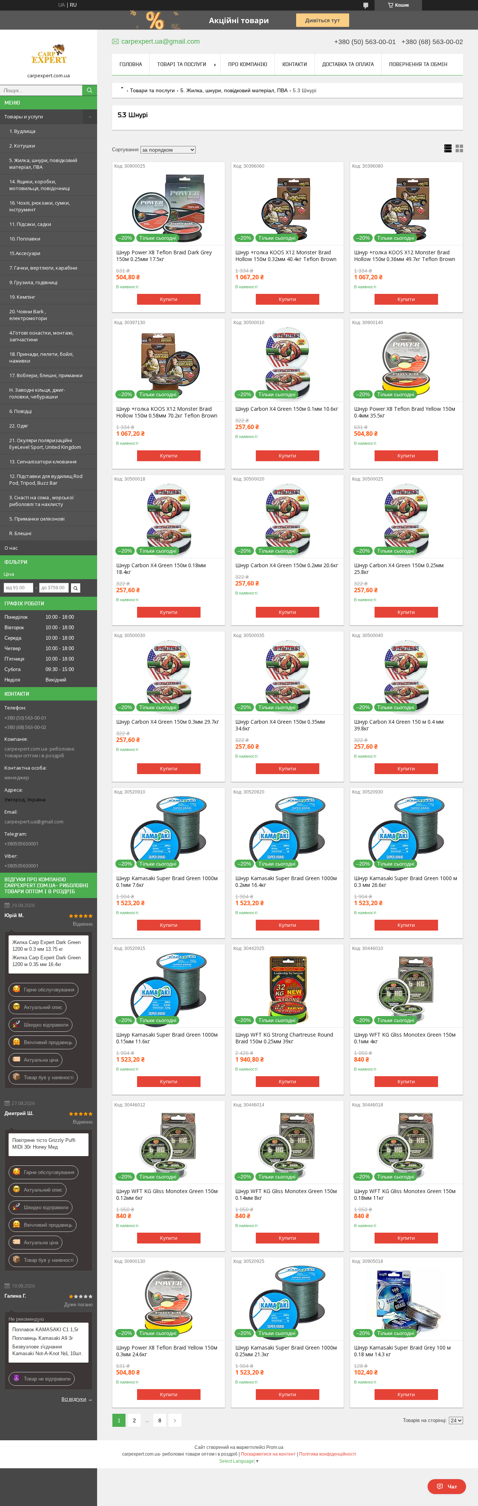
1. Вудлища (22, 131)
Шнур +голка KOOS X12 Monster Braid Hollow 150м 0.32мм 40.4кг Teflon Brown (285, 256)
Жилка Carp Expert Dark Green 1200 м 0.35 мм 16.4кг (46, 961)
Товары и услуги (23, 116)
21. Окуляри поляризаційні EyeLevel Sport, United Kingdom (45, 443)
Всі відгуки (74, 1398)
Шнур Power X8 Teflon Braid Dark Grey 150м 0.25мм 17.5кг (164, 256)
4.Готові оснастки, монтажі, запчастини (41, 336)
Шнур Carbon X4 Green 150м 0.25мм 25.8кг (399, 568)
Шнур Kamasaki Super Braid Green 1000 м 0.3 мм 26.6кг (405, 881)
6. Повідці (20, 411)
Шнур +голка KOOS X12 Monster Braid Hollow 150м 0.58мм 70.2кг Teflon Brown (166, 412)
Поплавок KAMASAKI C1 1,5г (45, 1329)
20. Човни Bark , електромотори (28, 315)
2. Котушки (22, 145)
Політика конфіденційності (327, 1454)
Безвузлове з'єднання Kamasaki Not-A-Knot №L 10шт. (47, 1350)
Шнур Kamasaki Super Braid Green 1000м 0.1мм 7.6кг (167, 881)
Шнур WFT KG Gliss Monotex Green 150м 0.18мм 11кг (405, 1194)
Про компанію (247, 64)
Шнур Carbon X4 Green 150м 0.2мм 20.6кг (286, 565)
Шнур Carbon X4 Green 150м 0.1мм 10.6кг (286, 409)
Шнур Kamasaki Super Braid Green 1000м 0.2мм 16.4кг (286, 881)
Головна (131, 64)
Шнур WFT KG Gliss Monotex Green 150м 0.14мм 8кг (286, 1194)
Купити (168, 299)
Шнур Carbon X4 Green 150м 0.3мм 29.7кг (167, 721)
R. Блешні (20, 533)
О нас (11, 547)
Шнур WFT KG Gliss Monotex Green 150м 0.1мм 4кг (405, 1038)
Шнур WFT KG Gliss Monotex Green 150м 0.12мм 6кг (167, 1194)
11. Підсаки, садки (30, 224)
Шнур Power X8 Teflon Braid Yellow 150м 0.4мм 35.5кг (404, 412)
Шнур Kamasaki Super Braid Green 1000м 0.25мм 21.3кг (286, 1351)
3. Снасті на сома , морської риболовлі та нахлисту (41, 500)
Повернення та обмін (418, 64)
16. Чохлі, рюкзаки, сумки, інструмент (39, 206)
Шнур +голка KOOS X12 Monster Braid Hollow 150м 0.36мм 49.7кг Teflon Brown (404, 256)
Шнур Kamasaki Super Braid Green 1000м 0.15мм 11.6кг (167, 1038)
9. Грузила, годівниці (33, 282)
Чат (452, 1487)
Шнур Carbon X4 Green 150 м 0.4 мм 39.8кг (399, 725)
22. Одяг (18, 425)
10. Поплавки (24, 238)
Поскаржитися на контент (268, 1454)
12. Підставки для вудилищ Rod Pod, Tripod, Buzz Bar (46, 479)
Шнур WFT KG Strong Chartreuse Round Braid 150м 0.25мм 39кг (284, 1038)
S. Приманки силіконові (37, 518)
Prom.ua (274, 1447)
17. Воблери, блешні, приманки (46, 375)
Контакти (294, 64)
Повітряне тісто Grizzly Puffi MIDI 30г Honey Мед (43, 1143)
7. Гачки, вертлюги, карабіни (43, 267)
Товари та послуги (152, 90)
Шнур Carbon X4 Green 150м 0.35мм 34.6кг (280, 725)
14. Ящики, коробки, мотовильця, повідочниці (39, 185)
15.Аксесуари (24, 253)
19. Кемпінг (22, 297)
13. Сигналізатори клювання (43, 461)
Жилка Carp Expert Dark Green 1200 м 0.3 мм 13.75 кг (46, 946)
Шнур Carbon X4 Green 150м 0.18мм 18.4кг (161, 568)
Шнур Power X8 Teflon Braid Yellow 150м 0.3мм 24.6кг (166, 1351)
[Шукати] (89, 90)
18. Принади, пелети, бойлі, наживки (41, 357)
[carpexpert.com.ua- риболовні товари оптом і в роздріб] (48, 53)
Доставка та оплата (348, 64)
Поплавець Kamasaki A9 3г (42, 1338)
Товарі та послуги (181, 64)
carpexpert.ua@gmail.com (33, 821)
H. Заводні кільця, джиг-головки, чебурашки (37, 393)
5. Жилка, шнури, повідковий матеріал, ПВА (43, 163)
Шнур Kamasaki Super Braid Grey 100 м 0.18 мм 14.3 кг (402, 1351)
